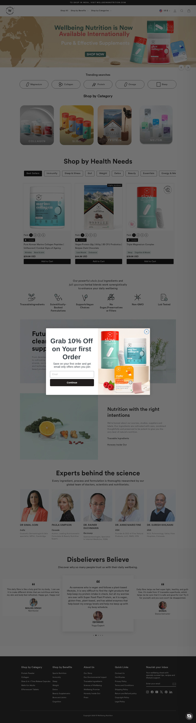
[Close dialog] (146, 331)
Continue (72, 382)
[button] (189, 716)
